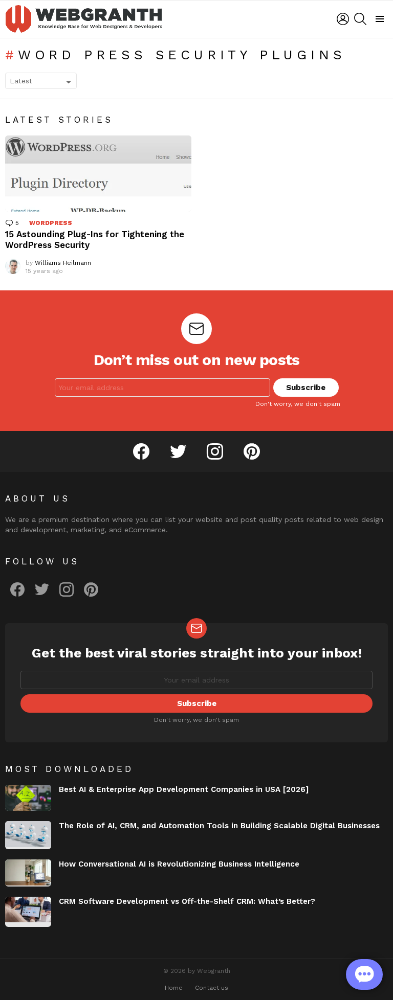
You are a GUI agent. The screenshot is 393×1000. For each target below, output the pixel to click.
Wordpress (50, 222)
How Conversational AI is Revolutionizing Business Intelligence (179, 864)
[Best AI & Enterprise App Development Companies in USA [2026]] (28, 798)
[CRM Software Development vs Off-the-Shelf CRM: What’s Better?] (28, 912)
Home (174, 987)
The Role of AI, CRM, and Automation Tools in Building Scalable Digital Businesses (219, 825)
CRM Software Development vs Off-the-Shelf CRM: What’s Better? (187, 901)
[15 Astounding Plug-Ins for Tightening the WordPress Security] (98, 173)
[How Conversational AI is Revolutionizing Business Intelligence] (28, 872)
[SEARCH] (360, 19)
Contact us (211, 987)
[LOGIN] (343, 19)
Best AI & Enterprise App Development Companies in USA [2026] (184, 789)
